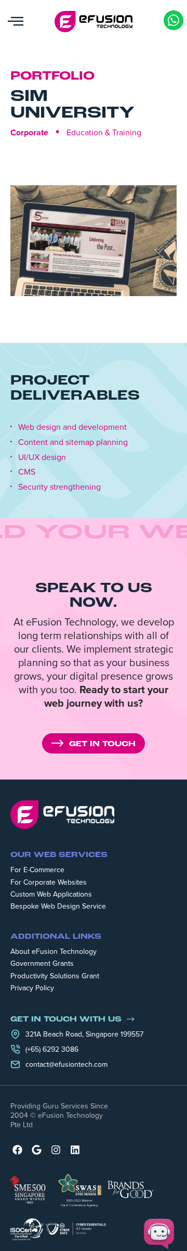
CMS (26, 471)
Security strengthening (59, 486)
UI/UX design (42, 457)
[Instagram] (56, 1150)
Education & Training (103, 132)
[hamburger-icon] (15, 21)
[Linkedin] (75, 1150)
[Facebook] (17, 1150)
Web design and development (72, 427)
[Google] (37, 1150)
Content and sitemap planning (73, 442)
